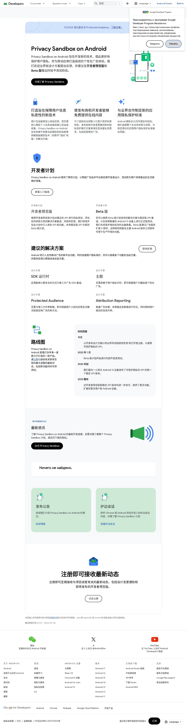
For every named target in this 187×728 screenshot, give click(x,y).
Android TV (70, 687)
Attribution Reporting (113, 301)
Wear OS (69, 673)
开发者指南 (131, 673)
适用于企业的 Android (14, 673)
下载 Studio (131, 682)
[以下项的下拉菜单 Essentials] (45, 3)
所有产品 (109, 708)
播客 (6, 696)
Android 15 (100, 677)
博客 (6, 691)
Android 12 (100, 691)
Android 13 (100, 687)
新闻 (6, 687)
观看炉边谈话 (108, 524)
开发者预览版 (41, 211)
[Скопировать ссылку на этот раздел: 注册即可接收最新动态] (123, 574)
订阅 (154, 721)
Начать (173, 43)
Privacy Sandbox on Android (69, 48)
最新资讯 (38, 428)
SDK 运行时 (40, 276)
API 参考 (129, 677)
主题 (99, 276)
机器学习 (38, 673)
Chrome (53, 708)
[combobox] (107, 3)
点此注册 (93, 598)
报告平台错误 (162, 668)
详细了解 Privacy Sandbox (49, 81)
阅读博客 (40, 524)
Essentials (36, 3)
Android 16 (100, 673)
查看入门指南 (42, 192)
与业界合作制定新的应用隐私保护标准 (135, 112)
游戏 (36, 668)
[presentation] (93, 170)
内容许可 (53, 617)
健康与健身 (39, 677)
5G (35, 691)
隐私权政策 (39, 687)
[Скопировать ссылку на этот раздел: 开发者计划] (58, 171)
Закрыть (155, 43)
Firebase (67, 708)
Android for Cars (72, 682)
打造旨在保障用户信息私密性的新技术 (48, 112)
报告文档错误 (162, 673)
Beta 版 (102, 211)
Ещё (80, 3)
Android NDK (132, 687)
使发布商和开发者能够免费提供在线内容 (91, 112)
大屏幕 (68, 668)
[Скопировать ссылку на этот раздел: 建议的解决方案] (67, 248)
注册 (35, 359)
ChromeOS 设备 (72, 677)
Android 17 (100, 668)
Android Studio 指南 (135, 668)
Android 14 (100, 682)
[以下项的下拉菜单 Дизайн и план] (71, 3)
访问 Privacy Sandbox (47, 445)
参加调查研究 (162, 682)
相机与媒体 (39, 682)
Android (7, 668)
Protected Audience (47, 301)
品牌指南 (28, 721)
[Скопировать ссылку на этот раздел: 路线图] (49, 342)
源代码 (7, 682)
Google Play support (165, 677)
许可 (19, 721)
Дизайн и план (60, 3)
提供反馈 (147, 248)
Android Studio (164, 3)
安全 (6, 677)
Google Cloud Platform (88, 708)
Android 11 (100, 696)
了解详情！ (117, 27)
